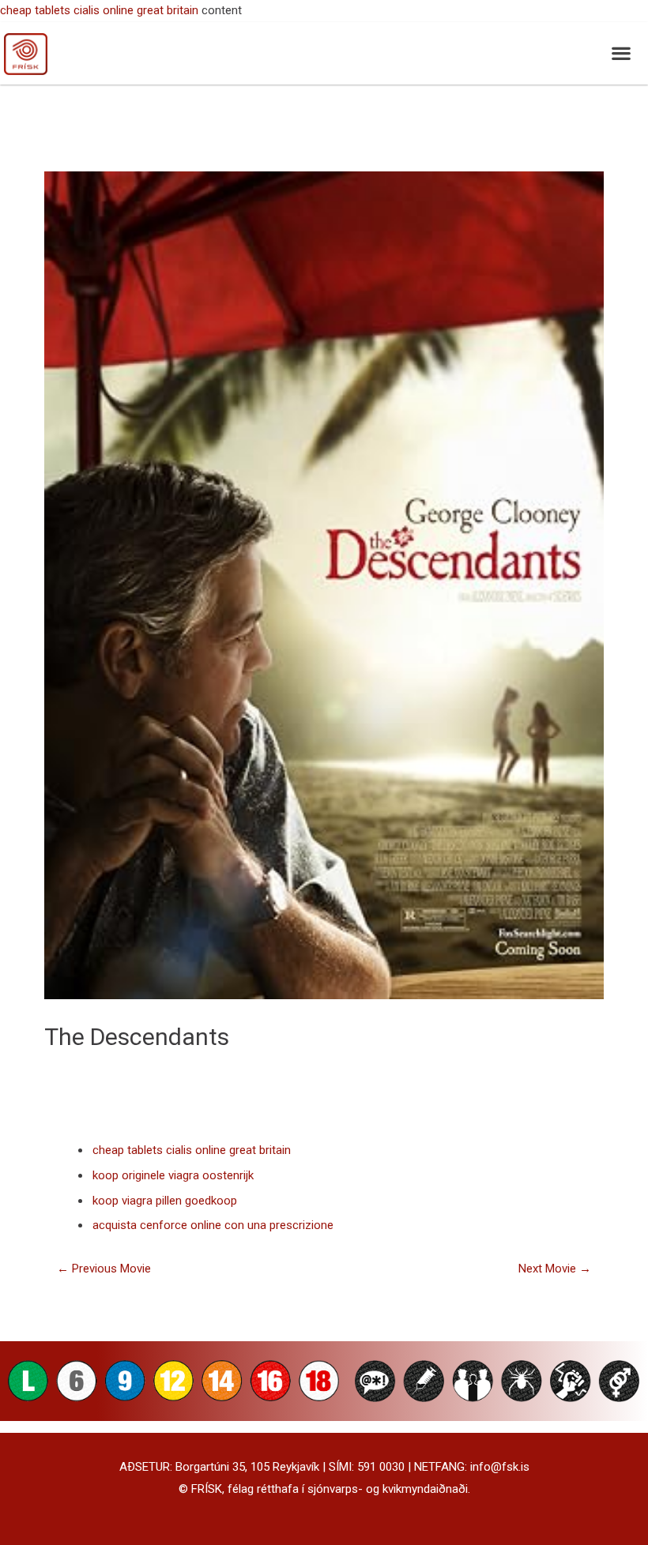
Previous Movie (104, 1268)
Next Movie (554, 1268)
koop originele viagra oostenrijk (173, 1175)
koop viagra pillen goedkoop (164, 1201)
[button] (620, 53)
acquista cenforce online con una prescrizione (212, 1225)
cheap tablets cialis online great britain (99, 10)
